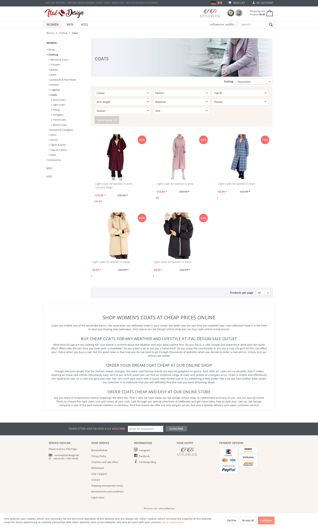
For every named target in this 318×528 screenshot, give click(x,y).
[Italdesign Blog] (195, 451)
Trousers (55, 64)
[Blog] (209, 13)
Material (160, 102)
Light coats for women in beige (111, 262)
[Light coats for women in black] (180, 235)
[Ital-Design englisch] (220, 3)
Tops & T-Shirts (58, 150)
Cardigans (57, 114)
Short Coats (59, 99)
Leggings (55, 89)
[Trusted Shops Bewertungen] (230, 13)
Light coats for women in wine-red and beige (114, 185)
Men (49, 168)
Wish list (238, 2)
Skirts (53, 134)
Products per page (241, 292)
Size (157, 110)
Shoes (51, 49)
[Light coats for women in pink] (179, 157)
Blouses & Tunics (59, 59)
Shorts (54, 139)
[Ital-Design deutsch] (213, 3)
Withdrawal (97, 468)
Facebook (144, 456)
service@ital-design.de (66, 455)
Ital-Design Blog (147, 462)
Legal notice (97, 497)
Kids (49, 176)
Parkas (56, 109)
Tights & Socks (58, 144)
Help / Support (99, 473)
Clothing (53, 54)
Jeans (53, 74)
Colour (101, 93)
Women (51, 43)
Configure (266, 520)
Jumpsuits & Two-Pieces (63, 79)
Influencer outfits (222, 24)
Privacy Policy (98, 456)
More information (173, 522)
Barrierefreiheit (99, 450)
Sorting (228, 81)
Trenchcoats (59, 119)
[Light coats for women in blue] (240, 157)
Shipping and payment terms (107, 485)
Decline (231, 520)
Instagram (144, 450)
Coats (53, 94)
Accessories (54, 159)
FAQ (68, 449)
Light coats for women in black (172, 262)
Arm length (103, 102)
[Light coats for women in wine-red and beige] (117, 157)
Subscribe (176, 428)
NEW (53, 155)
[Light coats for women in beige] (118, 235)
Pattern (159, 93)
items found (104, 120)
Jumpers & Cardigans (61, 129)
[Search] (270, 25)
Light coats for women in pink (175, 183)
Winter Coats (59, 124)
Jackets (54, 69)
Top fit (218, 93)
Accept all (248, 520)
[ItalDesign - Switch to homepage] (64, 13)
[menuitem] (237, 2)
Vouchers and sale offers (104, 462)
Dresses (54, 84)
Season (101, 110)
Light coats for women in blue (236, 183)
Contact (95, 479)
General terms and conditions (107, 491)
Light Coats (58, 104)
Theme (218, 102)
